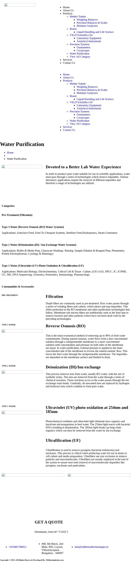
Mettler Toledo (78, 16)
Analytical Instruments (89, 41)
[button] (92, 68)
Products (67, 13)
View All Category (80, 56)
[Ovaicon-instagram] (105, 544)
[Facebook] (114, 544)
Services (67, 59)
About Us (68, 10)
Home (66, 7)
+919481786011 (17, 546)
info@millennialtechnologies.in (91, 546)
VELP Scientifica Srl (81, 35)
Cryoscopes (83, 50)
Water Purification (79, 53)
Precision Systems (79, 44)
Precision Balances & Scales (92, 22)
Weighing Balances (87, 19)
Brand (73, 28)
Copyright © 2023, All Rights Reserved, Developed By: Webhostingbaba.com (32, 560)
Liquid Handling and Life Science (95, 32)
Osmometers (83, 47)
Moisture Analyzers (87, 25)
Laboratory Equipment (89, 38)
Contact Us (69, 62)
